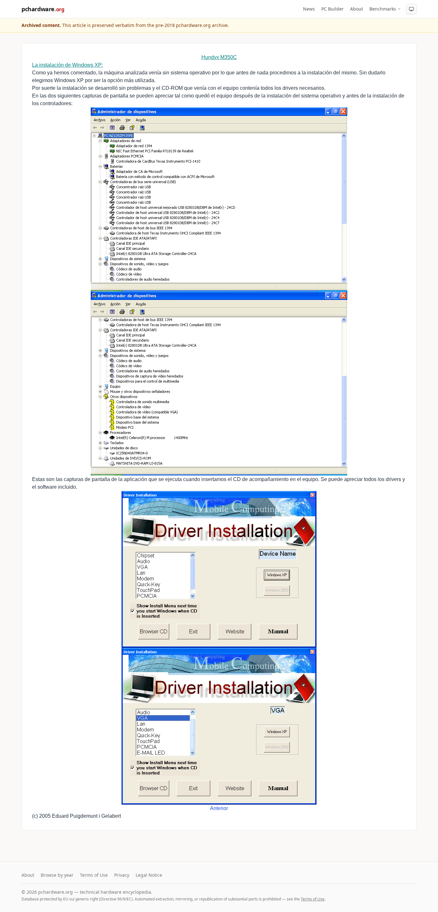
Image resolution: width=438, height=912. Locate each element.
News (309, 9)
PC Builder (332, 9)
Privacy (121, 875)
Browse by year (57, 875)
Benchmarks (382, 9)
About (356, 9)
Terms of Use (94, 875)
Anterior (219, 808)
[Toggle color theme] (411, 9)
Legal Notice (149, 875)
